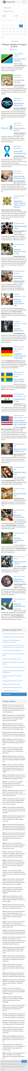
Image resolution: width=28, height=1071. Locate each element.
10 (3, 28)
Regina (15, 659)
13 (14, 28)
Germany (4, 677)
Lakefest (4, 687)
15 (21, 28)
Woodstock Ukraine (7, 684)
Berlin (20, 675)
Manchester (5, 642)
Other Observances (19, 556)
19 (11, 31)
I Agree (24, 1061)
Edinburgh (18, 662)
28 (18, 34)
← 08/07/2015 (14, 41)
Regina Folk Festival (7, 659)
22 (21, 31)
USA (24, 637)
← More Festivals (6, 694)
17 (3, 31)
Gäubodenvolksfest (7, 680)
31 (3, 37)
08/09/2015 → (14, 50)
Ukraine (18, 684)
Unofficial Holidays (19, 444)
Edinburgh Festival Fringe (8, 662)
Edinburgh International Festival (10, 670)
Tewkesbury (11, 687)
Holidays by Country (8, 11)
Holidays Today (7, 7)
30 (25, 34)
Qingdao (23, 653)
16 (25, 28)
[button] (24, 2)
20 (14, 31)
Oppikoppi (4, 691)
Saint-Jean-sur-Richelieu (14, 647)
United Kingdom (12, 642)
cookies (6, 1061)
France (22, 633)
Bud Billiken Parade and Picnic (9, 637)
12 (11, 28)
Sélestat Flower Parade (8, 650)
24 (3, 34)
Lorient (19, 667)
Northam (11, 691)
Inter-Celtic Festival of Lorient (9, 667)
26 (11, 34)
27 (14, 34)
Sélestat (17, 650)
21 (18, 31)
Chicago (20, 637)
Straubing (15, 680)
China (3, 655)
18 (7, 31)
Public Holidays (18, 54)
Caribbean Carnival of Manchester (10, 640)
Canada (22, 647)
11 (7, 28)
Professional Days (19, 196)
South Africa (16, 691)
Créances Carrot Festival (8, 633)
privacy (18, 1064)
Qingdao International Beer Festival (10, 653)
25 (7, 34)
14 (18, 28)
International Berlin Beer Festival (10, 675)
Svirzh (14, 684)
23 (25, 31)
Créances (18, 633)
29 (21, 34)
